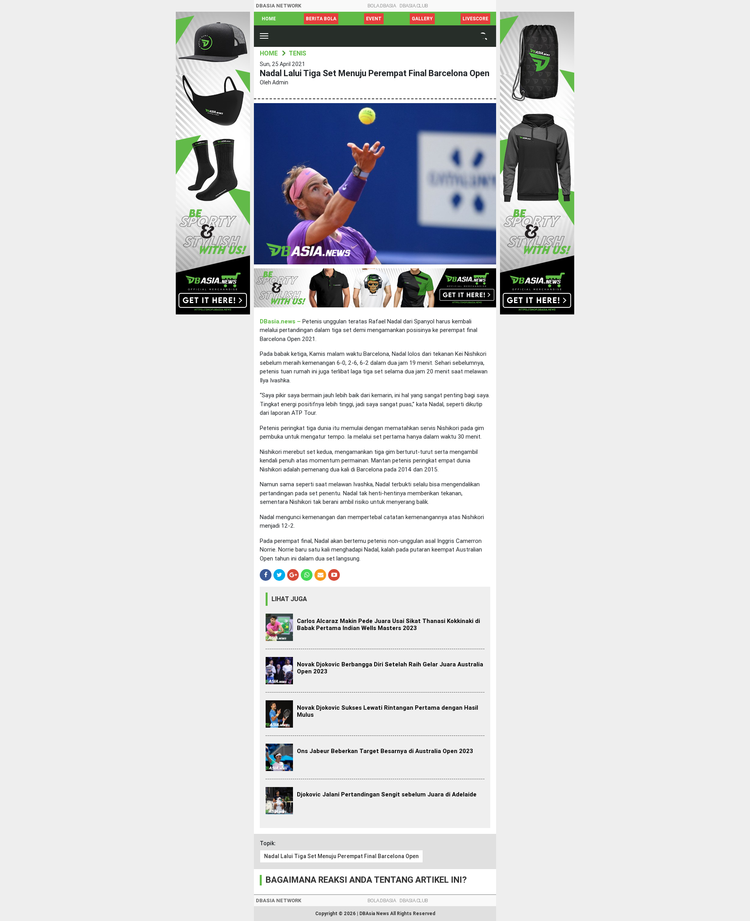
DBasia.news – (281, 321)
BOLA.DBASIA (382, 6)
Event (374, 18)
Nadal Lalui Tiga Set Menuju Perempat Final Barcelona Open (341, 856)
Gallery (422, 18)
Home (269, 18)
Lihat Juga (289, 599)
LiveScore (475, 18)
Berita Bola (321, 18)
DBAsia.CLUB (414, 6)
